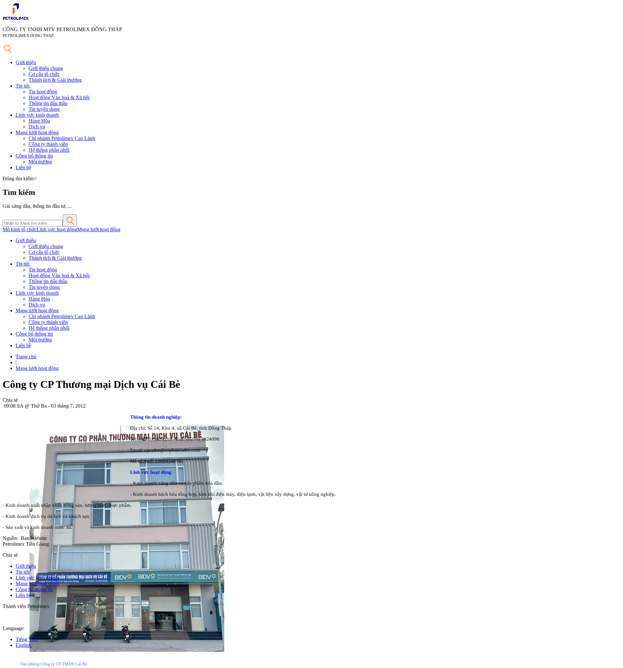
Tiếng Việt (27, 639)
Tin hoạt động (43, 91)
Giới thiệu (26, 62)
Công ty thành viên (48, 144)
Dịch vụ (37, 126)
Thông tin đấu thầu (48, 103)
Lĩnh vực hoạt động (57, 229)
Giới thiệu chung (46, 68)
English (24, 645)
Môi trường (40, 161)
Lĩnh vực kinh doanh (37, 115)
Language (13, 628)
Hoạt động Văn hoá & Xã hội (59, 97)
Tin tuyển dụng (44, 109)
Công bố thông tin (34, 156)
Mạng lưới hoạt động (37, 132)
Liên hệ (23, 167)
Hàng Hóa (39, 121)
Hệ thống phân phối (49, 150)
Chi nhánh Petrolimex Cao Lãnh (62, 138)
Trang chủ (26, 356)
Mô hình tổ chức (20, 229)
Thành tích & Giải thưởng (55, 80)
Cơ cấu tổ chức (44, 74)
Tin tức (23, 86)
